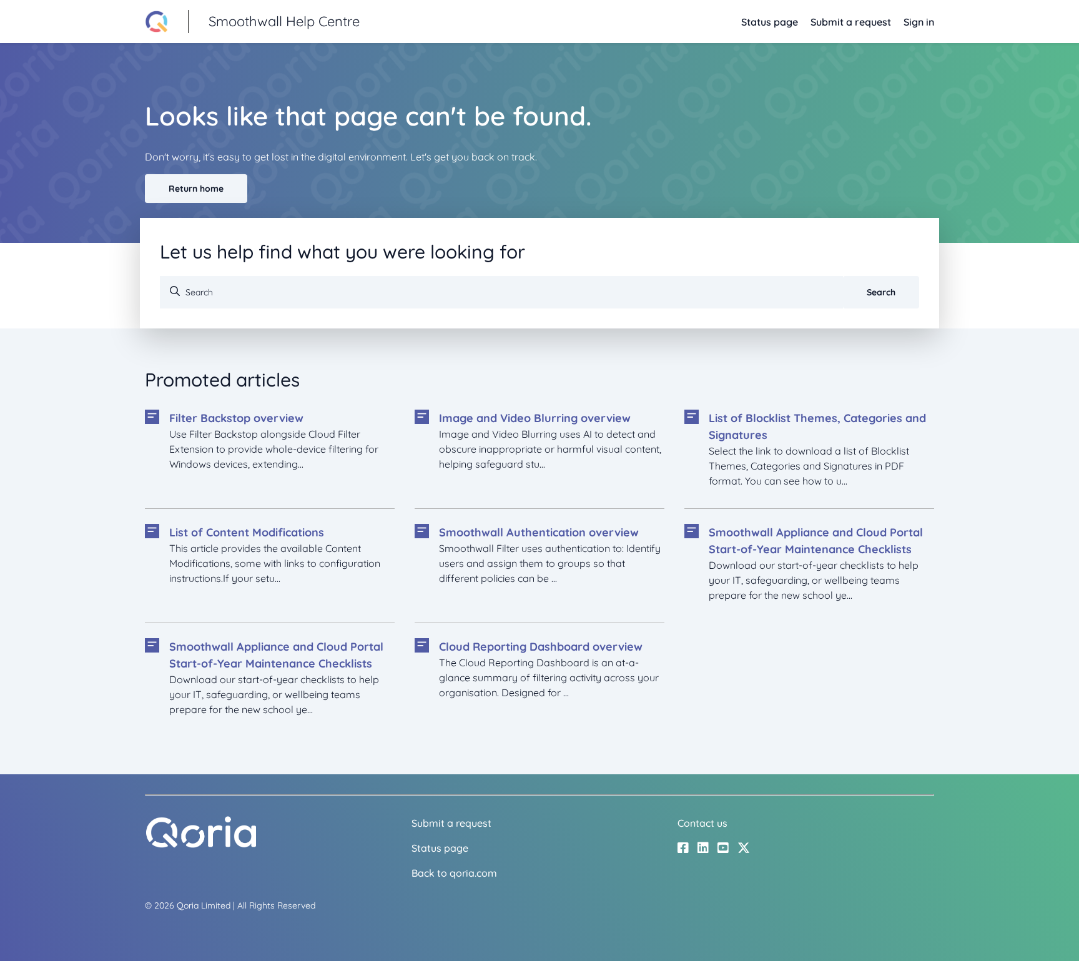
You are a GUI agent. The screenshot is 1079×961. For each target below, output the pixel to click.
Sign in (919, 22)
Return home (196, 188)
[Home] (201, 845)
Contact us (702, 823)
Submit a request (850, 22)
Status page (769, 22)
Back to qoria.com (454, 873)
